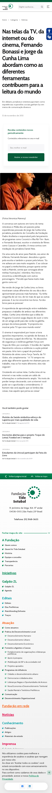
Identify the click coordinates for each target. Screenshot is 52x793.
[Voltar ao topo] (49, 772)
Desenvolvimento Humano (19, 636)
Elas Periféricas (12, 607)
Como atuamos (12, 628)
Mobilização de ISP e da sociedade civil (24, 662)
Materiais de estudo (14, 736)
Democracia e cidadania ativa (20, 678)
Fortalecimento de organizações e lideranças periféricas (27, 653)
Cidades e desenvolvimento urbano (23, 674)
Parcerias (9, 565)
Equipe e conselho (13, 557)
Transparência (11, 561)
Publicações (10, 728)
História (8, 553)
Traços (8, 615)
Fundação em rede (15, 706)
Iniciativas (9, 573)
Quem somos (11, 545)
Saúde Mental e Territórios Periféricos (24, 690)
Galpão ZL (9, 586)
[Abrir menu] (48, 6)
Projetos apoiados (15, 666)
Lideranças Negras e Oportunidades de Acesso (27, 682)
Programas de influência (16, 670)
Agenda (8, 591)
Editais (8, 603)
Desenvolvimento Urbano (19, 640)
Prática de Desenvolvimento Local (20, 632)
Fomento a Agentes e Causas (18, 648)
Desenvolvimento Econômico (21, 644)
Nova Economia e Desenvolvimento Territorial (27, 686)
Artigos (8, 732)
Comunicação (11, 694)
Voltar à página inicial (17, 476)
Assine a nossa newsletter (26, 157)
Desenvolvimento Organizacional (20, 698)
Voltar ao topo (41, 476)
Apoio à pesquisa (15, 658)
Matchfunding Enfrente (15, 611)
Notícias (24, 20)
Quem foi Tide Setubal (15, 549)
